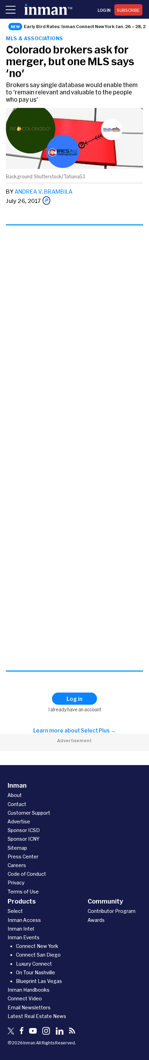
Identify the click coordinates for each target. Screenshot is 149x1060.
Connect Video (25, 998)
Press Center (23, 856)
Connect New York (37, 946)
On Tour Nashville (35, 972)
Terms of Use (23, 891)
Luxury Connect (34, 964)
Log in (104, 10)
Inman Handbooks (29, 990)
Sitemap (17, 848)
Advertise (19, 821)
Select (15, 911)
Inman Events (24, 937)
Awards (96, 920)
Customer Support (29, 813)
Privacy (16, 882)
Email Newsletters (29, 1007)
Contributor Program (111, 911)
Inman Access (24, 920)
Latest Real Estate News (37, 1016)
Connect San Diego (38, 955)
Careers (17, 865)
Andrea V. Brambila (43, 191)
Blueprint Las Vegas (39, 981)
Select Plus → (98, 730)
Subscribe (128, 10)
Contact (17, 804)
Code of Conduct (27, 874)
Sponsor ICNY (24, 839)
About (15, 795)
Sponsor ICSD (24, 830)
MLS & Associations (34, 38)
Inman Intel (21, 929)
